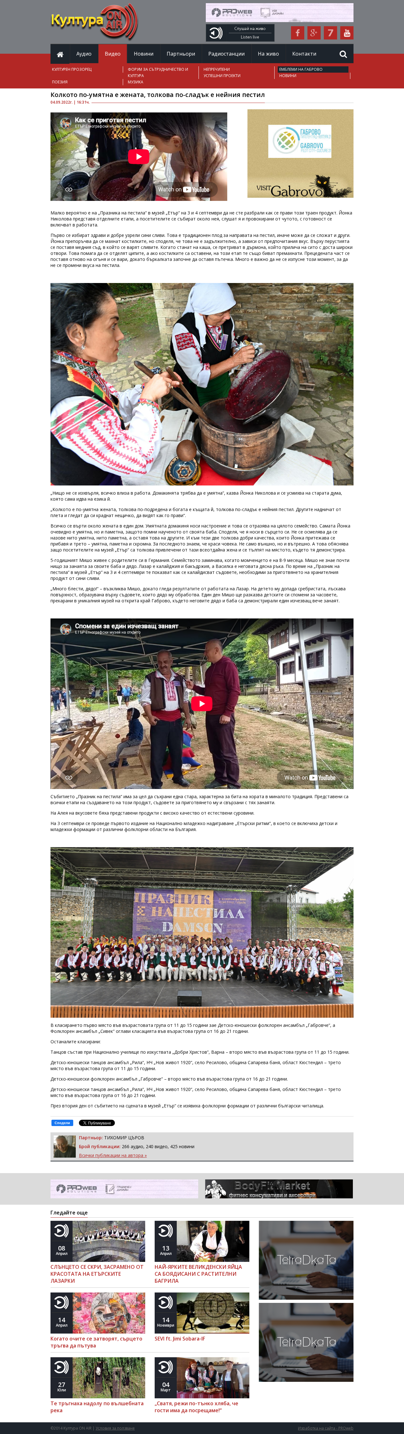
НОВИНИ (287, 75)
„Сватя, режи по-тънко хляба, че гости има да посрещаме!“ (196, 1407)
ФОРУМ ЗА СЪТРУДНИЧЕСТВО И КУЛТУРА (158, 72)
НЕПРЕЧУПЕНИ (217, 69)
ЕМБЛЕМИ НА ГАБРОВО (301, 69)
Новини (143, 53)
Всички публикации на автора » (113, 1155)
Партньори (181, 53)
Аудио (84, 53)
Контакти (304, 53)
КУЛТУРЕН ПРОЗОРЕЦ (72, 69)
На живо (268, 53)
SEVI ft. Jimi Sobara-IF (180, 1338)
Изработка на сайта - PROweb (326, 1428)
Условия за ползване (115, 1428)
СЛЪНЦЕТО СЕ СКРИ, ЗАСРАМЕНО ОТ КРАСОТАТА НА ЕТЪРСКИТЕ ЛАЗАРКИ (97, 1273)
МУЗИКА (135, 82)
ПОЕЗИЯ (60, 82)
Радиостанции (226, 53)
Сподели (62, 1123)
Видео (113, 53)
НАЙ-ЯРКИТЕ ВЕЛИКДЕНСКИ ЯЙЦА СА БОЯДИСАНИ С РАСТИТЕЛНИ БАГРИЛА (198, 1273)
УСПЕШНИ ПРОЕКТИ (222, 75)
